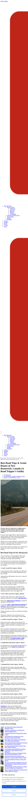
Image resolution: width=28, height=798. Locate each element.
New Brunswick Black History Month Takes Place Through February (15, 746)
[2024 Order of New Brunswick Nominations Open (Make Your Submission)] (2, 740)
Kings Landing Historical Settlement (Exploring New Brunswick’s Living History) (16, 743)
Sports (5, 226)
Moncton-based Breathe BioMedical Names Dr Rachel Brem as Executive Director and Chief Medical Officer (16, 764)
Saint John (12, 210)
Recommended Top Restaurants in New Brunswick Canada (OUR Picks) (14, 737)
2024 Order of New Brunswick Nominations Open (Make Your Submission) (15, 740)
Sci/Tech (6, 225)
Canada (5, 221)
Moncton (12, 211)
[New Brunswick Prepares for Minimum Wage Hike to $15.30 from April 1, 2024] (2, 754)
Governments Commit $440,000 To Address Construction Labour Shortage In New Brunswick (15, 750)
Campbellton (13, 214)
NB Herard (7, 475)
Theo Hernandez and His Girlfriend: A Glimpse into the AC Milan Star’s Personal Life (16, 767)
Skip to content (4, 1)
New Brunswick (7, 476)
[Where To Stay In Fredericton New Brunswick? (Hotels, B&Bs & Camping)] (2, 770)
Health (5, 223)
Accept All (14, 786)
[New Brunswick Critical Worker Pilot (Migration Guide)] (2, 728)
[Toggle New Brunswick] (26, 435)
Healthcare (9, 219)
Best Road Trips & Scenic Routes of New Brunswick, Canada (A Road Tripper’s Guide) (15, 757)
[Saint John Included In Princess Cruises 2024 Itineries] (2, 760)
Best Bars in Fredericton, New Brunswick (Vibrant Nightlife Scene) (14, 731)
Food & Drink (10, 216)
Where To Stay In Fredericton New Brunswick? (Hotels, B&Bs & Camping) (16, 770)
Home (2, 458)
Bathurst (12, 212)
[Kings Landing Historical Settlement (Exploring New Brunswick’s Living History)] (2, 743)
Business (6, 222)
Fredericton (12, 208)
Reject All (14, 794)
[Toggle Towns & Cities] (26, 436)
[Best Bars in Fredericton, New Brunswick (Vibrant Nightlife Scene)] (2, 731)
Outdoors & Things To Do (13, 215)
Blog (5, 458)
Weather (9, 218)
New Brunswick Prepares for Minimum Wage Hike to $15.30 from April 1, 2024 (15, 754)
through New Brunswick (17, 646)
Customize (14, 790)
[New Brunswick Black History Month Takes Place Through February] (2, 746)
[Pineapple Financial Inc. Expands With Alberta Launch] (2, 734)
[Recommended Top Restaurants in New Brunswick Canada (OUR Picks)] (2, 737)
